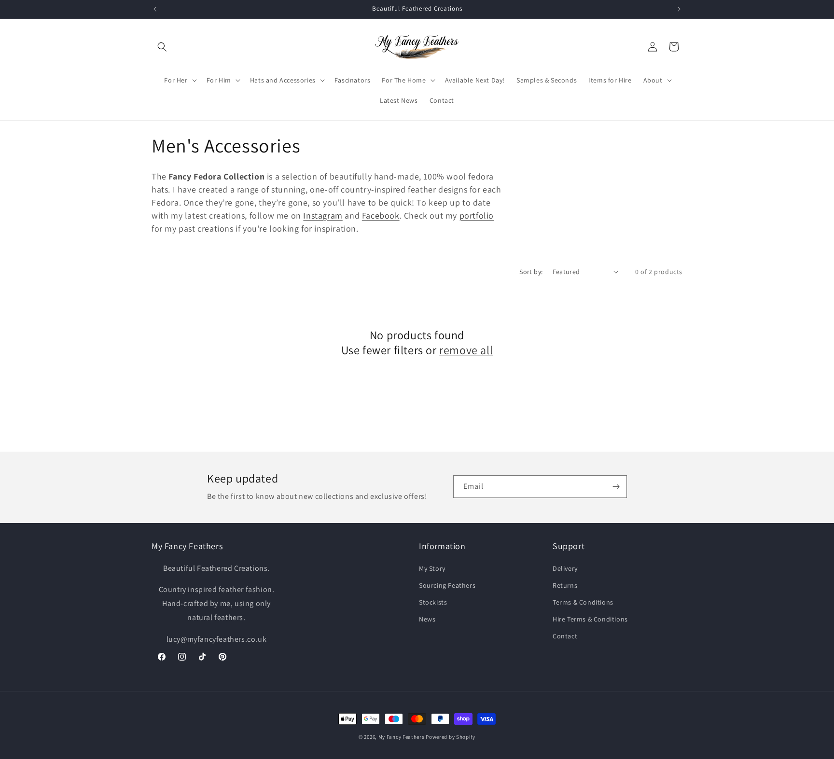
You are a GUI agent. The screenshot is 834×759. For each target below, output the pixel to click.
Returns (565, 585)
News (427, 619)
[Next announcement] (679, 9)
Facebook (381, 215)
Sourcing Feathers (447, 585)
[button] (162, 46)
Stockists (433, 602)
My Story (432, 568)
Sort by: (530, 271)
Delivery (565, 568)
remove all (466, 350)
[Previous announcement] (155, 9)
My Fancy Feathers (401, 736)
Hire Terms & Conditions (590, 619)
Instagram (322, 215)
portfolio (476, 215)
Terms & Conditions (583, 602)
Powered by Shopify (450, 736)
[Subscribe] (615, 486)
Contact (565, 636)
